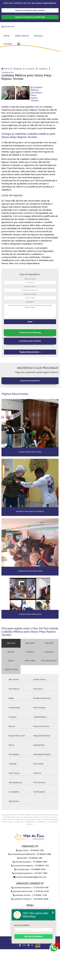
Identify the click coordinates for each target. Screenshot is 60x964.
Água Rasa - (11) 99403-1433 (31, 850)
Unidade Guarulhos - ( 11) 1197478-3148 (30, 887)
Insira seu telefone (21, 925)
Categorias (17, 68)
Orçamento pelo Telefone (30, 341)
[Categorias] (18, 44)
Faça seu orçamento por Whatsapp (30, 17)
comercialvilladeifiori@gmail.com (30, 877)
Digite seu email (30, 286)
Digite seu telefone (29, 294)
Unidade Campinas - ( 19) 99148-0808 (30, 899)
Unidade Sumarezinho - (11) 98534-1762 (31, 865)
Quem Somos (22, 35)
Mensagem (30, 302)
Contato (7, 43)
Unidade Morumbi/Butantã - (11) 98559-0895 (30, 854)
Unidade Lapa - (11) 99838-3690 (30, 869)
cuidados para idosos (30, 68)
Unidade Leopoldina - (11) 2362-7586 (30, 873)
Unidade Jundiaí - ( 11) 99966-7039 (31, 895)
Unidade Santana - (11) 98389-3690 (30, 862)
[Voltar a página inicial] (29, 26)
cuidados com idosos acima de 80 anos (43, 68)
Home (6, 35)
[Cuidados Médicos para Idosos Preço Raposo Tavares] (8, 94)
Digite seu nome (30, 279)
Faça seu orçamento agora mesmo (30, 10)
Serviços (38, 35)
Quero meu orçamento (30, 381)
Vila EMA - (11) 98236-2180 (30, 858)
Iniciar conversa (33, 936)
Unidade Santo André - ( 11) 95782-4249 (31, 891)
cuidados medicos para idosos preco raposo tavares (7, 72)
